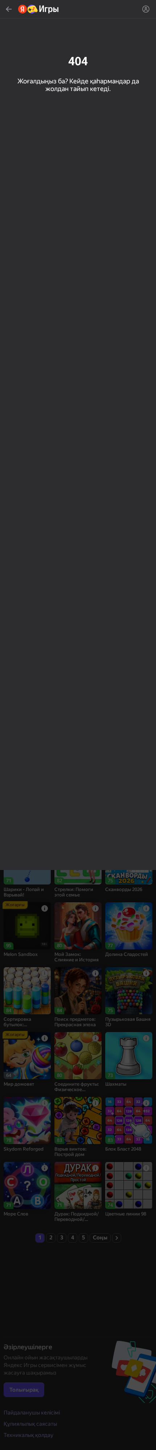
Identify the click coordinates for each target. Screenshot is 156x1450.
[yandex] (38, 9)
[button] (78, 725)
